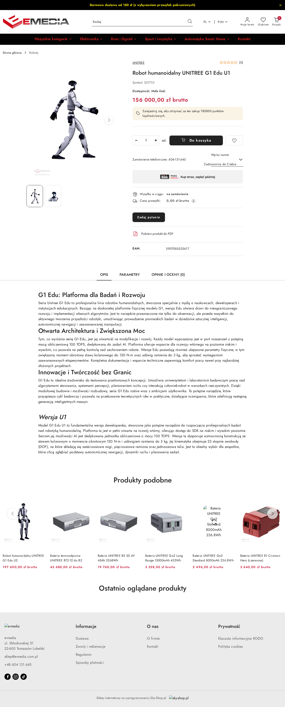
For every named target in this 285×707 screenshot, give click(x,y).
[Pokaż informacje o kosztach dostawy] (193, 200)
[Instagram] (15, 677)
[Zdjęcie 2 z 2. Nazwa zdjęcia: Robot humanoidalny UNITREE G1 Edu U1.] (53, 196)
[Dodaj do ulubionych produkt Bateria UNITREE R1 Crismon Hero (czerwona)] (277, 499)
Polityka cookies (230, 646)
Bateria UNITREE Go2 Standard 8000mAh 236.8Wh (213, 557)
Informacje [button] (86, 626)
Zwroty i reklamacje (90, 646)
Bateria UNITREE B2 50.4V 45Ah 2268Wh (116, 557)
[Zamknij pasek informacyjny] (280, 5)
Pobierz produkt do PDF (157, 233)
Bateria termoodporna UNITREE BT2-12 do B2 (66, 557)
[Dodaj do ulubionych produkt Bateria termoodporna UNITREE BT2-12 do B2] (87, 499)
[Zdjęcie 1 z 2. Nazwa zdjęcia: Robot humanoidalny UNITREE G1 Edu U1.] (34, 196)
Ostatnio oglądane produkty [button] (142, 588)
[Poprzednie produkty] (12, 514)
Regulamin (84, 654)
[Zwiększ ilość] (155, 140)
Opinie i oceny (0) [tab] (168, 274)
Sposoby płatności (90, 662)
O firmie (153, 638)
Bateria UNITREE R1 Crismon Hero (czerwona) (260, 557)
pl (205, 22)
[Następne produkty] (273, 514)
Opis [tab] (104, 274)
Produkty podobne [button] (143, 480)
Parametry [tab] (130, 274)
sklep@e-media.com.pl (21, 656)
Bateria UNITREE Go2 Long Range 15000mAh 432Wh (164, 557)
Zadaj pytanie (148, 217)
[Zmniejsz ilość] (136, 140)
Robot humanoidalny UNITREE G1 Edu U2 (23, 557)
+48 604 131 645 (17, 664)
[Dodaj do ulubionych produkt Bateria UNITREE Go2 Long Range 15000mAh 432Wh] (182, 499)
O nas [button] (152, 626)
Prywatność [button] (229, 626)
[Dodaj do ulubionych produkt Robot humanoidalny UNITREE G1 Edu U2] (39, 499)
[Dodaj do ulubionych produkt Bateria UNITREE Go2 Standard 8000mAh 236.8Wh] (229, 499)
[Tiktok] (23, 677)
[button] (53, 39)
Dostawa (82, 638)
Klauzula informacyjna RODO (240, 638)
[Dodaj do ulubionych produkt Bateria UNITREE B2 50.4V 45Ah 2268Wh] (134, 499)
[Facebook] (7, 677)
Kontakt (152, 646)
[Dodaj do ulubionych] (234, 140)
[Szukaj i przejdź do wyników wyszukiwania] (190, 22)
